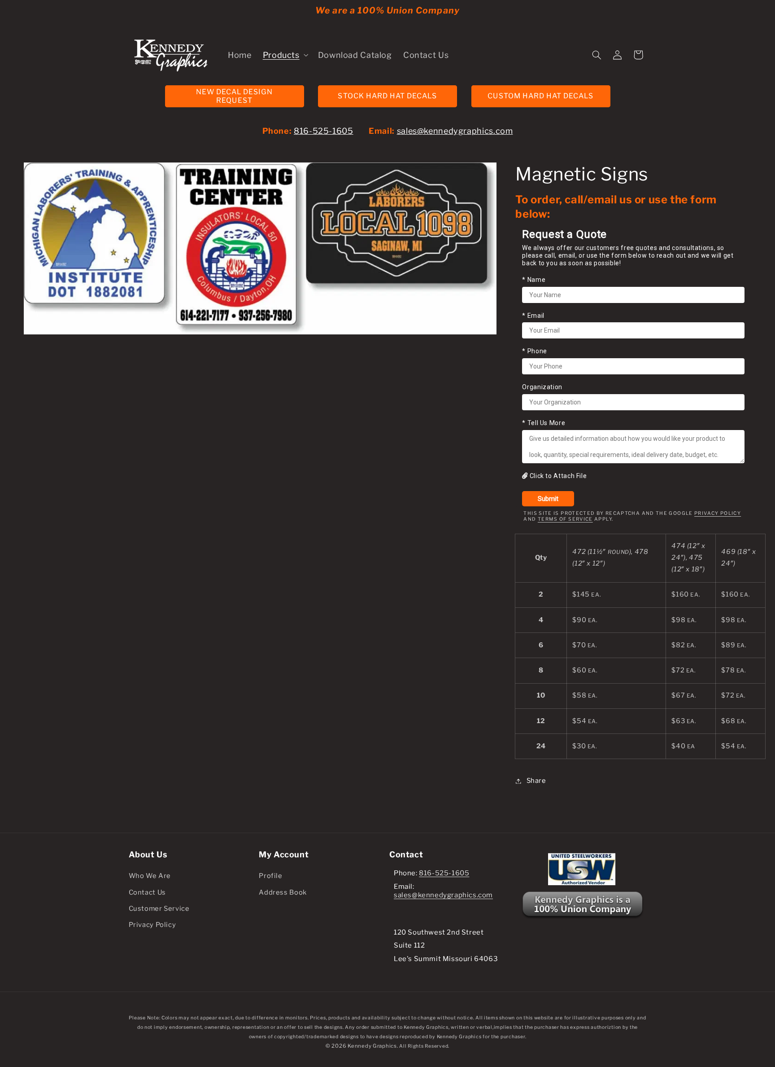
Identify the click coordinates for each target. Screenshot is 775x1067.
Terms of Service (565, 519)
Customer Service (159, 909)
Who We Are (150, 876)
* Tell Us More (543, 422)
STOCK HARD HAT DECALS (387, 96)
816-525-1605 (323, 131)
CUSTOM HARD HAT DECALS (540, 96)
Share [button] (536, 781)
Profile (270, 876)
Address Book (283, 892)
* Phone (534, 351)
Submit (548, 499)
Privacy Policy (717, 514)
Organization (542, 387)
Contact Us (147, 892)
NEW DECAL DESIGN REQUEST (234, 96)
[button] (284, 55)
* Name (533, 279)
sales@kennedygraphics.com (455, 131)
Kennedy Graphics (372, 1046)
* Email (533, 315)
